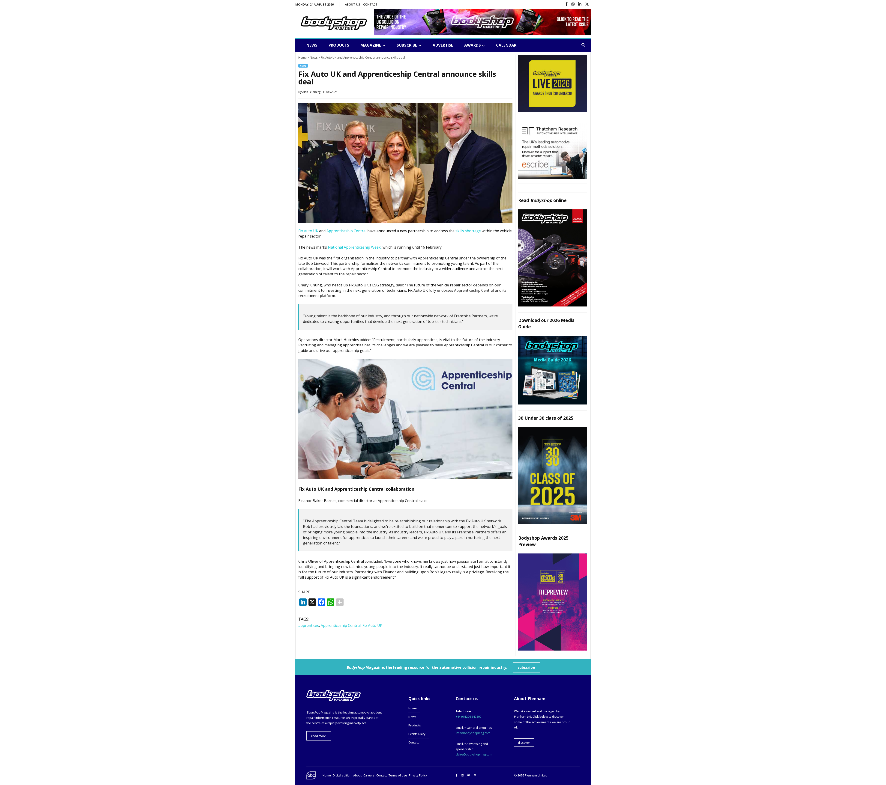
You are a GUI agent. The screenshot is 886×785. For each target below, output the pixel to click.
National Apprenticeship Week (354, 247)
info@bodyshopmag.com (473, 733)
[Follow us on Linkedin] (579, 4)
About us (352, 4)
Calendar (506, 45)
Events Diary (416, 734)
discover (524, 742)
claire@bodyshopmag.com (474, 754)
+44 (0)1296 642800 (468, 716)
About (357, 775)
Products (339, 45)
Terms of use (398, 775)
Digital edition (342, 775)
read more (318, 736)
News (311, 45)
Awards (472, 45)
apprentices (308, 625)
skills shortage (468, 230)
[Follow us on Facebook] (566, 4)
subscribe (526, 667)
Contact (370, 4)
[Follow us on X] (587, 4)
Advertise (443, 45)
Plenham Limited (536, 775)
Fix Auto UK (308, 230)
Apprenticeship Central (346, 230)
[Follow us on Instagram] (572, 4)
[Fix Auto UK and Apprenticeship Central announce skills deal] (405, 221)
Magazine (370, 45)
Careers (368, 775)
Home (412, 708)
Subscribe (407, 45)
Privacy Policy (418, 775)
